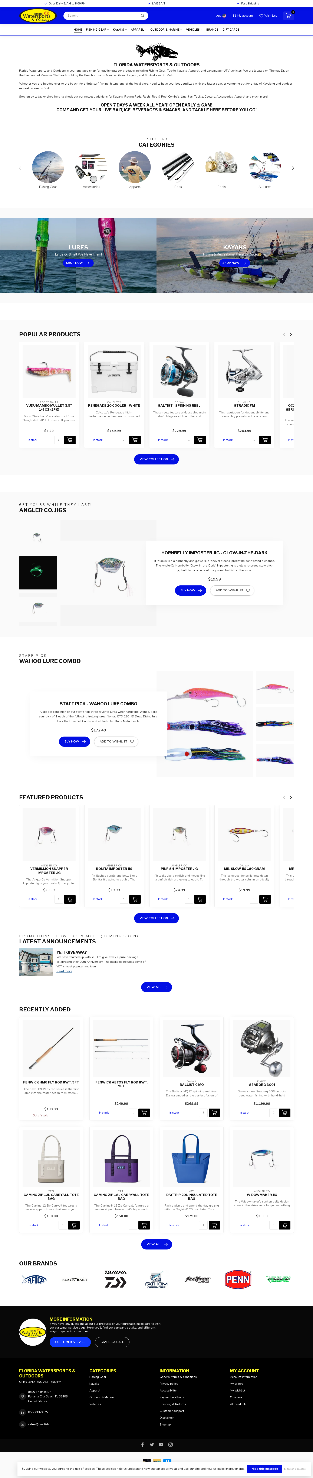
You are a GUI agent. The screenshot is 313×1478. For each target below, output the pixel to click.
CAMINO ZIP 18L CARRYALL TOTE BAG (121, 1197)
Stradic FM (244, 405)
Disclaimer (167, 1418)
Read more (64, 971)
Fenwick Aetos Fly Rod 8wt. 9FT (121, 1084)
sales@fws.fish (38, 1424)
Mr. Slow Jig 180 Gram (244, 869)
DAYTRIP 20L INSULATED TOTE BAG (191, 1197)
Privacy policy (169, 1384)
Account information (243, 1377)
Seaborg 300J (262, 1085)
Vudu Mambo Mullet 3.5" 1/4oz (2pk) (49, 407)
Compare (236, 1397)
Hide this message (264, 1469)
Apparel (137, 30)
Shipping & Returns (173, 1404)
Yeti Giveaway (71, 952)
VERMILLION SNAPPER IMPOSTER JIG (49, 871)
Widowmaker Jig (262, 1195)
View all (154, 987)
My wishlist (237, 1391)
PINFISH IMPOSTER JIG (179, 869)
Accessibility (168, 1391)
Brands (212, 30)
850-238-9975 (38, 1412)
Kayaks (118, 30)
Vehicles (193, 30)
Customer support (172, 1411)
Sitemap (165, 1425)
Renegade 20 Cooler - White (114, 405)
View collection (154, 459)
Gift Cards (231, 30)
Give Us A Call (112, 1342)
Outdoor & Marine (164, 30)
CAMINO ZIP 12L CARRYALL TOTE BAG (51, 1197)
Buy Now (188, 590)
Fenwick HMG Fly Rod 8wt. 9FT (51, 1082)
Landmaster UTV (219, 71)
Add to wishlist (229, 590)
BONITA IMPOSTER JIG (114, 869)
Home (78, 30)
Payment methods (172, 1397)
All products (238, 1404)
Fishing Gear (96, 30)
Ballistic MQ (192, 1085)
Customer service (70, 1342)
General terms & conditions (178, 1377)
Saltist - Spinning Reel (179, 405)
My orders (236, 1384)
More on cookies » (295, 1469)
